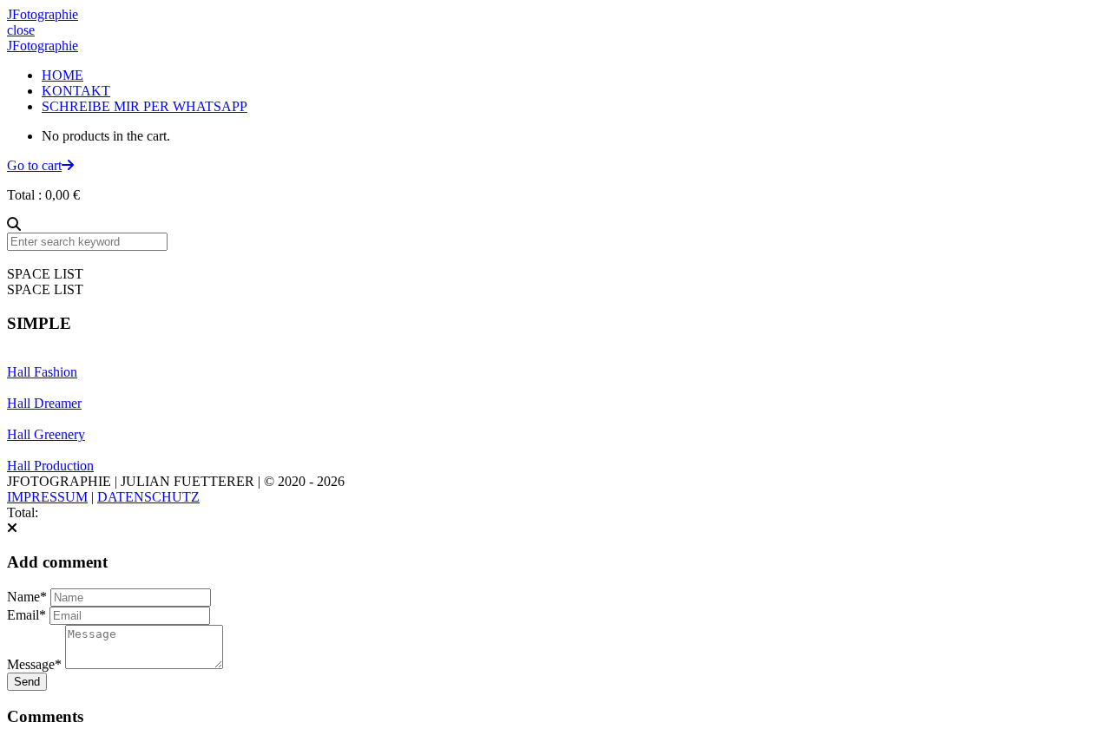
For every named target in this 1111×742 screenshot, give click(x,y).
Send (27, 681)
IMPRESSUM (47, 496)
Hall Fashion (42, 371)
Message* (34, 664)
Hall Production (50, 465)
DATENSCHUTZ (148, 496)
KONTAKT (76, 90)
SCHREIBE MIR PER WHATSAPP (144, 106)
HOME (62, 75)
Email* (26, 614)
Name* (27, 596)
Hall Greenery (46, 434)
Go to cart (34, 165)
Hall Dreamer (44, 403)
